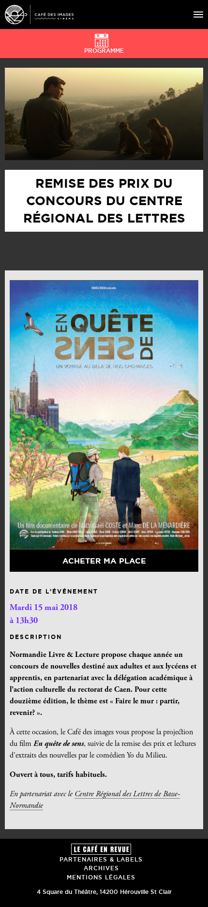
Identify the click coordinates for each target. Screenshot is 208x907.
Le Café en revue (101, 849)
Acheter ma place (104, 560)
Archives (101, 868)
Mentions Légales (101, 877)
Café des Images (39, 14)
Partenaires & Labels (101, 859)
